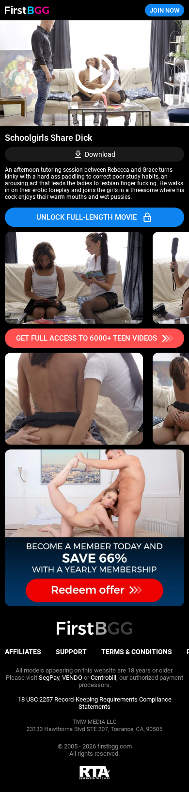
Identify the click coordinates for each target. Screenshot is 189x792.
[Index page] (63, 10)
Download (100, 154)
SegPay (49, 677)
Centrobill (103, 677)
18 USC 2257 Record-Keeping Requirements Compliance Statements (95, 703)
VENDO (72, 677)
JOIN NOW (164, 10)
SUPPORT (71, 652)
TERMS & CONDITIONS (136, 652)
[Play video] (94, 73)
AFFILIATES (23, 652)
